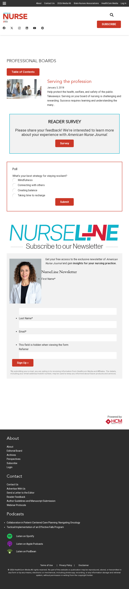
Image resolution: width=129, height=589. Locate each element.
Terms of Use (46, 565)
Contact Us (49, 3)
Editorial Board (14, 450)
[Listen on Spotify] (11, 536)
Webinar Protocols (16, 505)
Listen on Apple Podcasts (29, 544)
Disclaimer (84, 565)
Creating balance (27, 190)
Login (9, 467)
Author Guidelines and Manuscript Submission (31, 501)
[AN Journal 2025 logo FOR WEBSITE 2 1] (15, 18)
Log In (123, 3)
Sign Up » (23, 362)
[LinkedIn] (27, 28)
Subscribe (12, 463)
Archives (11, 455)
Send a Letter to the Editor (20, 492)
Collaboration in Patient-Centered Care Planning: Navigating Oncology (43, 522)
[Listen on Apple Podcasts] (11, 544)
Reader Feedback (16, 497)
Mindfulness (25, 180)
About (38, 3)
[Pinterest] (42, 28)
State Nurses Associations (86, 3)
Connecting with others (31, 185)
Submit (64, 201)
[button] (4, 3)
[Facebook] (4, 28)
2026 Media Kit (64, 3)
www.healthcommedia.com (106, 427)
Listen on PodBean (26, 551)
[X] (11, 28)
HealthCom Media (109, 3)
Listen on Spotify (25, 536)
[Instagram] (19, 28)
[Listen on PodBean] (11, 551)
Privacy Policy (65, 565)
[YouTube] (34, 28)
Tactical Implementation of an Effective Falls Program (35, 527)
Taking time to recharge (31, 195)
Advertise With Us (16, 488)
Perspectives (13, 459)
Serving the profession (69, 82)
